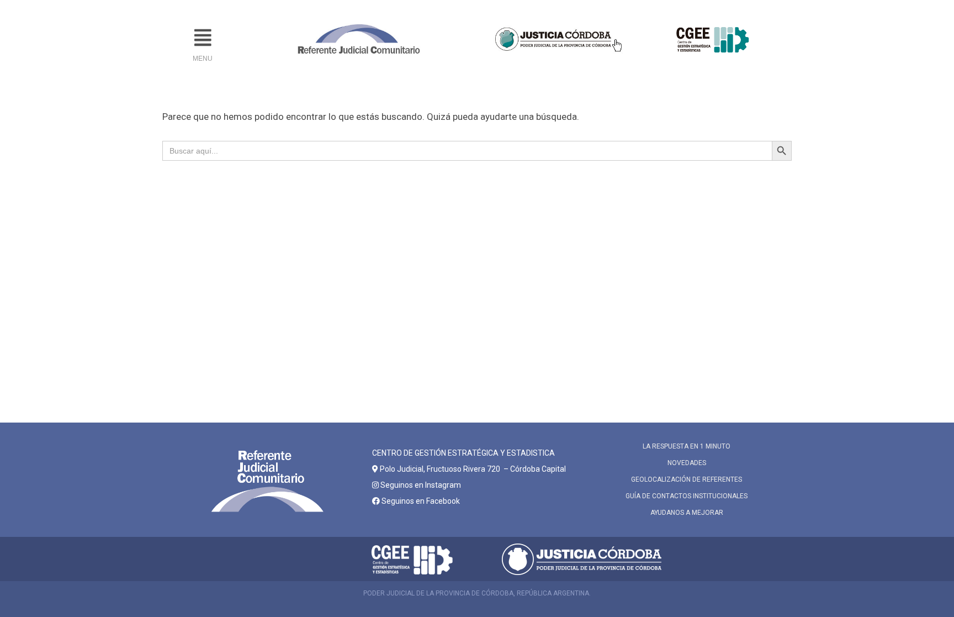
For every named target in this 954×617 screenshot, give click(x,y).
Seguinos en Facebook (420, 501)
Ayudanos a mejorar (686, 512)
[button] (202, 38)
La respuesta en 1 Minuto (686, 446)
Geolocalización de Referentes (686, 479)
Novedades (686, 463)
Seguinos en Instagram (420, 485)
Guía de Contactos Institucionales (687, 496)
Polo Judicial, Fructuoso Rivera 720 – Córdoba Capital (473, 469)
